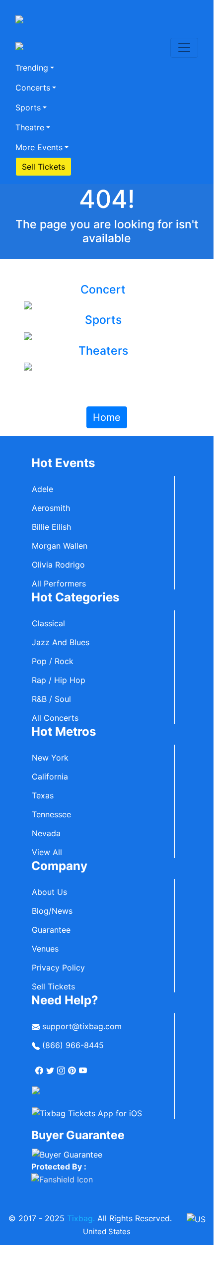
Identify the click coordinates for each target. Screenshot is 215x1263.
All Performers (59, 583)
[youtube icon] (83, 1066)
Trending (31, 68)
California (50, 776)
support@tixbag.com (81, 1026)
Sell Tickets (43, 167)
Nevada (46, 833)
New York (50, 758)
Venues (45, 949)
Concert (103, 289)
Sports (28, 107)
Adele (42, 489)
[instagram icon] (62, 1066)
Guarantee (51, 930)
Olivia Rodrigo (58, 565)
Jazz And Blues (60, 642)
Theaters (103, 351)
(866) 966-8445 (72, 1045)
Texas (43, 795)
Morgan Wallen (59, 546)
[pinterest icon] (73, 1066)
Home (107, 417)
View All (47, 852)
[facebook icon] (40, 1066)
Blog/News (52, 911)
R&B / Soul (51, 699)
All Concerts (55, 718)
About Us (49, 892)
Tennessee (51, 814)
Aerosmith (51, 508)
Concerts (32, 88)
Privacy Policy (58, 967)
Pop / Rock (52, 661)
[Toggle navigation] (184, 48)
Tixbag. (81, 1218)
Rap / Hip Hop (58, 680)
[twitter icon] (51, 1066)
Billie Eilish (51, 527)
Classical (48, 623)
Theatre (29, 127)
